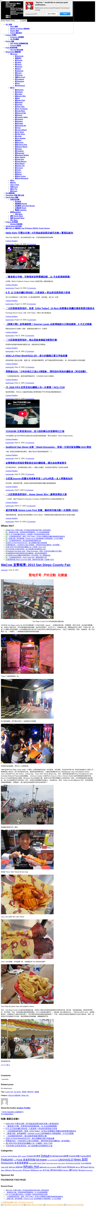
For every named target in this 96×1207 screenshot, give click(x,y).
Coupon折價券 (33, 1156)
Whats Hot (25, 1095)
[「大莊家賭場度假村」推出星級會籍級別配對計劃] (23, 540)
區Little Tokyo (20, 134)
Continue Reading (12, 241)
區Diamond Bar (20, 113)
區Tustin (18, 170)
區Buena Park (20, 100)
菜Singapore (19, 79)
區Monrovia (19, 142)
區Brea (17, 98)
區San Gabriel (20, 157)
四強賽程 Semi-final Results (25, 206)
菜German (18, 66)
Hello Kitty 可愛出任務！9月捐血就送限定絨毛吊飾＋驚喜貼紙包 (39, 232)
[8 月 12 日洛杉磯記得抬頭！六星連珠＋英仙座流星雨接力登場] (27, 534)
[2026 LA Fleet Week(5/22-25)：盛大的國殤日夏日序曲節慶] (26, 543)
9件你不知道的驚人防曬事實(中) (13, 1112)
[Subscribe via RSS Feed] (12, 1205)
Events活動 (74, 1156)
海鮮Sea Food (20, 77)
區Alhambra (19, 90)
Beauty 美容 (17, 1156)
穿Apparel (26, 1170)
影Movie (71, 1167)
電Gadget (81, 1170)
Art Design (4, 1156)
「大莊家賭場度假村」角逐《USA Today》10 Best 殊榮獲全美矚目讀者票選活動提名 (50, 308)
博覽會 (24, 1092)
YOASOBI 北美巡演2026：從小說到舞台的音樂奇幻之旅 (35, 431)
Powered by (29, 14)
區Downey (18, 115)
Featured (7, 1159)
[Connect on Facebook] (53, 1205)
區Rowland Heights (22, 155)
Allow (65, 14)
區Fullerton (19, 119)
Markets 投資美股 (16, 224)
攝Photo (78, 1167)
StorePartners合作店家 (14, 226)
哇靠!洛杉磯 (8, 1202)
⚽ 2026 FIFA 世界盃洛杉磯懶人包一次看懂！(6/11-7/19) (35, 387)
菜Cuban (18, 62)
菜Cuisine (13, 54)
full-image (41, 1159)
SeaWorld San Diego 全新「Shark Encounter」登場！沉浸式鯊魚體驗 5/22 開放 (48, 447)
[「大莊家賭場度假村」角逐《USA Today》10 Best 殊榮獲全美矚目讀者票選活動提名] (35, 536)
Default (45, 1155)
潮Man (3, 1170)
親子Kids (46, 1170)
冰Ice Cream (14, 185)
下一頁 (6, 1065)
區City (12, 88)
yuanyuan (4, 570)
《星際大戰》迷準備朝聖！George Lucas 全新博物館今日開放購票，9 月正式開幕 (49, 324)
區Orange (18, 149)
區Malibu (18, 140)
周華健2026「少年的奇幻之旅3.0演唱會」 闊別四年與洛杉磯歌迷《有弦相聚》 (46, 371)
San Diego (17, 1092)
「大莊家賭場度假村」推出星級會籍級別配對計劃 (31, 340)
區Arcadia (18, 94)
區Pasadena (19, 151)
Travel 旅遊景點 (86, 1163)
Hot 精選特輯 (10, 193)
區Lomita (18, 136)
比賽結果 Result (20, 208)
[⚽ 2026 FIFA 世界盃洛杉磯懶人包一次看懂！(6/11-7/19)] (26, 547)
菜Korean (18, 73)
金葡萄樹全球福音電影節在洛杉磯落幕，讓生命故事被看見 (36, 463)
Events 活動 (10, 41)
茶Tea (12, 180)
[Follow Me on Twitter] (33, 1205)
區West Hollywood (21, 178)
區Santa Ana (19, 159)
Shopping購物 (33, 1163)
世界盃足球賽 (14, 199)
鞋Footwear (89, 1170)
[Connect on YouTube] (74, 1205)
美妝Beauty (35, 1170)
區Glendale (19, 123)
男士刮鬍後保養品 (7, 1114)
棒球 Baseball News (17, 218)
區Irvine (18, 128)
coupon (23, 1156)
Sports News (41, 1163)
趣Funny (73, 1170)
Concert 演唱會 (15, 45)
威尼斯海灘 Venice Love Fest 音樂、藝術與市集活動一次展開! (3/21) (42, 510)
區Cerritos (18, 104)
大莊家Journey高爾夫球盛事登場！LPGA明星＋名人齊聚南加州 (39, 478)
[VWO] (35, 14)
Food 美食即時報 (11, 48)
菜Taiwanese (19, 81)
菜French (18, 64)
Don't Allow (52, 14)
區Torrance (19, 168)
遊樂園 (36, 1092)
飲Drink (13, 182)
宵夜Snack (14, 187)
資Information (56, 1170)
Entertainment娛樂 (59, 1156)
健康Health (43, 1167)
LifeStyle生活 (65, 1159)
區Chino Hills (20, 107)
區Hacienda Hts (20, 126)
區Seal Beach (20, 163)
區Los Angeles (20, 138)
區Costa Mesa (20, 111)
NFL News (14, 220)
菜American (19, 56)
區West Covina (20, 176)
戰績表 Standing (21, 210)
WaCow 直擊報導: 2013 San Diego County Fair (36, 565)
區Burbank (19, 102)
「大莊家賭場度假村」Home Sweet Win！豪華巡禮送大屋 (36, 494)
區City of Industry (21, 109)
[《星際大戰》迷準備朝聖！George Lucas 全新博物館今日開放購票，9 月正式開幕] (34, 538)
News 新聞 (81, 1159)
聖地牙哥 (30, 1092)
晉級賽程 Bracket (21, 204)
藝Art (40, 1170)
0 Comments (31, 244)
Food (14, 1160)
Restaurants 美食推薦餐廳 (14, 1163)
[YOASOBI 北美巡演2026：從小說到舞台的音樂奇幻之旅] (26, 549)
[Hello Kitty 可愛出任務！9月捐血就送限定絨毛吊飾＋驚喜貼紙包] (28, 530)
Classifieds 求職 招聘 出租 (15, 195)
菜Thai (17, 83)
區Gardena (19, 121)
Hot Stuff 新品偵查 (16, 50)
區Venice (18, 172)
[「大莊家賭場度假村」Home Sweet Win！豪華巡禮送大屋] (26, 557)
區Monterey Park (21, 145)
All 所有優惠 (14, 39)
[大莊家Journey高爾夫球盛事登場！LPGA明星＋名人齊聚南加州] (28, 555)
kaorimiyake (10, 244)
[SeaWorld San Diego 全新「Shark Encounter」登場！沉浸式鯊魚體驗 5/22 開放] (34, 551)
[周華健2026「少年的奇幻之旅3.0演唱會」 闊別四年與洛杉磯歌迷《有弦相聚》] (33, 545)
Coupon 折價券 (11, 35)
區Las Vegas (19, 132)
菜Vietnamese (20, 85)
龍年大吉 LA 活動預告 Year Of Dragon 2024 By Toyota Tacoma (28, 228)
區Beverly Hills (20, 96)
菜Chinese (18, 60)
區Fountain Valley (21, 117)
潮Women (8, 1170)
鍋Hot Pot (13, 189)
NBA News (18, 214)
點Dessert (13, 191)
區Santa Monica (20, 161)
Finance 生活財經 (12, 222)
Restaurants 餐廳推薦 (13, 52)
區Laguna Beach (21, 130)
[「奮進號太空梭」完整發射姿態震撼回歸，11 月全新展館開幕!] (28, 532)
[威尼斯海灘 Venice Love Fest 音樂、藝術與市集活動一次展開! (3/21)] (30, 559)
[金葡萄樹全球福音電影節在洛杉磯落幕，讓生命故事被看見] (26, 553)
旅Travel (84, 1167)
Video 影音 (4, 1167)
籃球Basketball (15, 212)
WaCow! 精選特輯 (14, 1095)
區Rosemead (19, 153)
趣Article (66, 1170)
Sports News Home (51, 1163)
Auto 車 (9, 1156)
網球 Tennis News (16, 216)
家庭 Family (62, 1167)
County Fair (9, 1092)
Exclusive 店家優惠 (17, 37)
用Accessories (17, 1170)
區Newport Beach (21, 147)
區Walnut (18, 174)
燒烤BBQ (18, 58)
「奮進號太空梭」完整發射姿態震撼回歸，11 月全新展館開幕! (38, 276)
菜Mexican (18, 75)
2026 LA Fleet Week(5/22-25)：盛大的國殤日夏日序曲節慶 (36, 355)
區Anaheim (19, 92)
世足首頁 (18, 201)
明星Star (91, 1167)
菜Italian (18, 69)
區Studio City (20, 166)
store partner (61, 1163)
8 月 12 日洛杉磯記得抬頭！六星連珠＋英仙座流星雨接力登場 (38, 292)
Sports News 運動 (12, 197)
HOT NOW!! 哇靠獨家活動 (19, 43)
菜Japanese (19, 71)
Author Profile (23, 1108)
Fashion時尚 (85, 1156)
